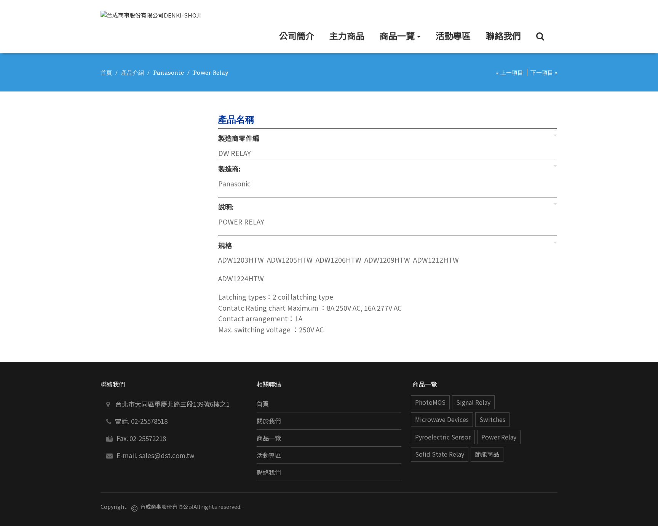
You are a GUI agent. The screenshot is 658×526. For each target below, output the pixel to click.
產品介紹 (132, 72)
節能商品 (487, 454)
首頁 (106, 72)
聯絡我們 (269, 472)
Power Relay (498, 437)
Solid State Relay (439, 454)
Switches (492, 419)
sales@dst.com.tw (167, 455)
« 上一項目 (509, 72)
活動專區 (269, 455)
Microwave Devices (442, 419)
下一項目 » (543, 72)
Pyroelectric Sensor (443, 437)
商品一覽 (269, 438)
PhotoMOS (430, 402)
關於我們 (269, 421)
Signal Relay (473, 402)
